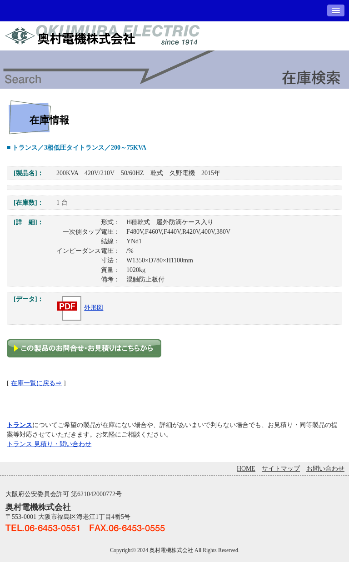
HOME (246, 468)
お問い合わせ (325, 468)
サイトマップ (281, 468)
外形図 (93, 307)
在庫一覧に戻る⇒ (36, 383)
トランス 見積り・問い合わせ (49, 444)
